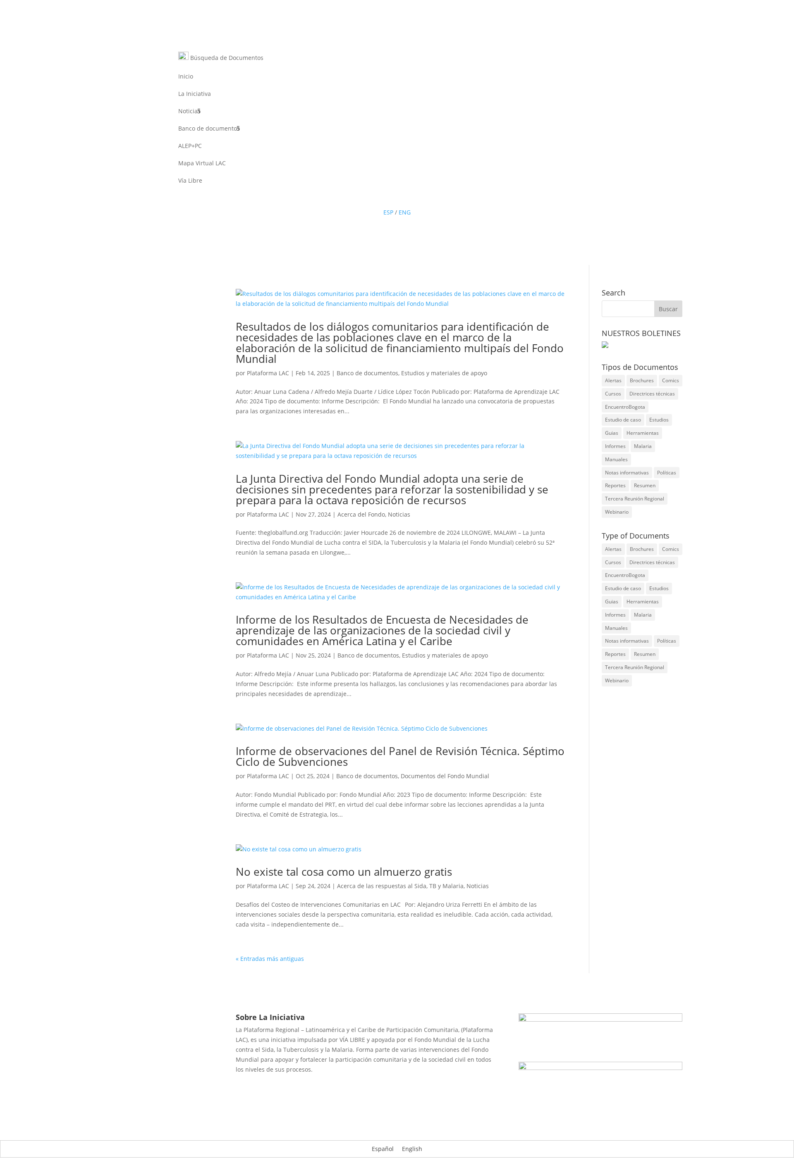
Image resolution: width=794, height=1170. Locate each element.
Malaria (643, 446)
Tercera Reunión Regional (634, 498)
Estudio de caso (623, 419)
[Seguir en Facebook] (372, 197)
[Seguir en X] (388, 197)
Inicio (185, 77)
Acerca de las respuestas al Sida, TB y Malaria (400, 886)
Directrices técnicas (652, 393)
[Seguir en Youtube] (405, 197)
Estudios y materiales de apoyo (444, 373)
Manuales (616, 459)
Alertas (613, 380)
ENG (405, 212)
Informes (615, 446)
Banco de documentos (209, 129)
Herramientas (643, 432)
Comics (670, 380)
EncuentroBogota (625, 406)
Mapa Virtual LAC (202, 163)
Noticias (189, 111)
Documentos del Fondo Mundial (445, 776)
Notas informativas (627, 472)
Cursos (613, 393)
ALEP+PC (190, 146)
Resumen (644, 485)
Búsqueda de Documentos (226, 58)
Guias (611, 432)
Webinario (617, 511)
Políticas (666, 472)
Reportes (615, 485)
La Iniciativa (194, 94)
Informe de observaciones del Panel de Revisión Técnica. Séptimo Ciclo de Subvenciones (400, 756)
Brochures (642, 380)
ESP (388, 212)
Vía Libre (190, 181)
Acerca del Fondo (361, 514)
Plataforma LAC (268, 373)
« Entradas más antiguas (270, 959)
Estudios (659, 419)
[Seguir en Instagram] (421, 197)
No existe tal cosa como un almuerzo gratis (347, 871)
